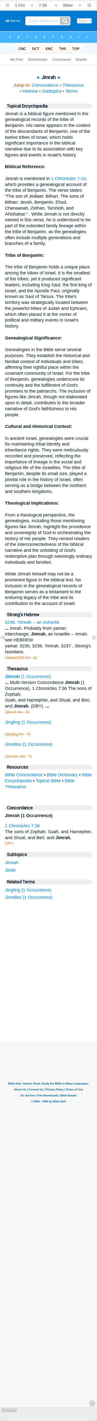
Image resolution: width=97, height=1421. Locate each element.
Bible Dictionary (62, 774)
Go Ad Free (9, 1410)
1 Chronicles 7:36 (22, 825)
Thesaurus (73, 85)
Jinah (10, 870)
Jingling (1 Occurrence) (28, 890)
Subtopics (51, 91)
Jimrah (11, 862)
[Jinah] (91, 648)
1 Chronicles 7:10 (68, 178)
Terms (71, 91)
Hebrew (30, 91)
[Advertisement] (55, 1004)
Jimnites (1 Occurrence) (28, 897)
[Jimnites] (6, 648)
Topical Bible (48, 780)
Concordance (45, 85)
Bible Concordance (24, 774)
